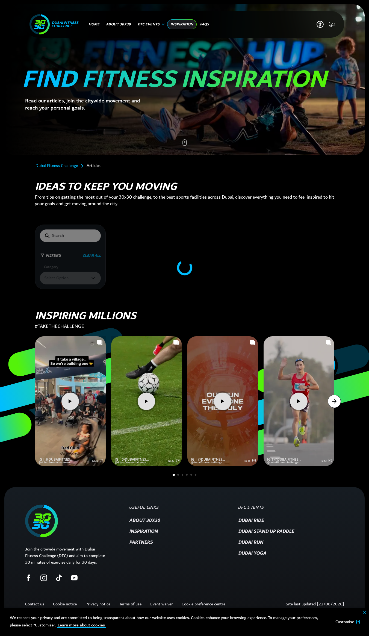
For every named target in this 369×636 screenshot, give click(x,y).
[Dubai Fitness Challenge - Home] (54, 24)
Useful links (144, 508)
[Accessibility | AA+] (320, 24)
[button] (347, 622)
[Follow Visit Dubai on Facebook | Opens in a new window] (28, 577)
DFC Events (251, 508)
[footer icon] (41, 521)
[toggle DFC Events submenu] (162, 24)
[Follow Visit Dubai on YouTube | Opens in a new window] (74, 577)
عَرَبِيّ (332, 24)
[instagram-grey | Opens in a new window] (43, 577)
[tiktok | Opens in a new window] (59, 577)
